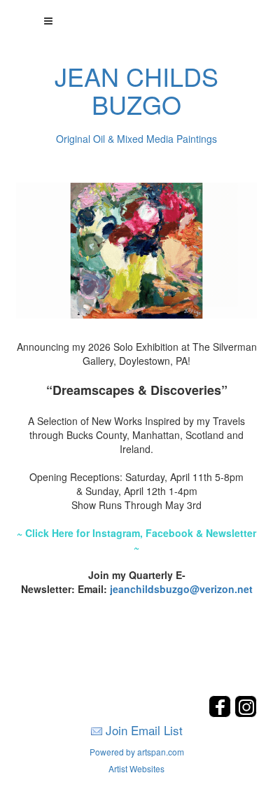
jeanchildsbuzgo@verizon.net (181, 589)
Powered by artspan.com (137, 752)
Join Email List (144, 730)
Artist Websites (136, 768)
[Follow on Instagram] (245, 713)
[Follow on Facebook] (221, 713)
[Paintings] (136, 249)
